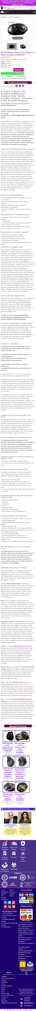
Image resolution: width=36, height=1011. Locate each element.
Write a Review (22, 59)
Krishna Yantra (18, 682)
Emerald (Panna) (18, 646)
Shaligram (4, 17)
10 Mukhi (12, 621)
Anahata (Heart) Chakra (13, 584)
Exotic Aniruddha (14, 17)
